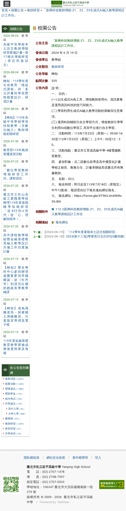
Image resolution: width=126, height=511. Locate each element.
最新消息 (14, 378)
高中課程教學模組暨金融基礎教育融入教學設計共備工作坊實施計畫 (15, 243)
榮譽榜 (12, 418)
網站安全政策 (55, 458)
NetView (63, 502)
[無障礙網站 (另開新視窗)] (112, 484)
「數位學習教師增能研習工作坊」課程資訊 (15, 174)
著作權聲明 (80, 458)
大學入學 (16, 413)
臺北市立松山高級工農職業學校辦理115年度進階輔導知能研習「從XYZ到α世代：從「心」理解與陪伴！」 (15, 207)
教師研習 (14, 423)
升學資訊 (13, 403)
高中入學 (16, 408)
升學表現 (13, 433)
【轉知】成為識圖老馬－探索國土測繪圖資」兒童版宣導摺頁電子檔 (15, 316)
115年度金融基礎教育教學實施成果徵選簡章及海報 (15, 347)
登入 (98, 458)
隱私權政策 (31, 458)
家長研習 (13, 428)
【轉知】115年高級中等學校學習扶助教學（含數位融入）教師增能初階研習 (15, 126)
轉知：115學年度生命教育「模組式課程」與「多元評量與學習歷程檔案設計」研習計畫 (15, 91)
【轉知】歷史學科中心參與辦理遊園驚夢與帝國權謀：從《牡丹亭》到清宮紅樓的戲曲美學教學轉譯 (15, 280)
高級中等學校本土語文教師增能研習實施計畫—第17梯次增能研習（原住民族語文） (15, 54)
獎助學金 (13, 393)
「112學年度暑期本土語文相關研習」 (80, 232)
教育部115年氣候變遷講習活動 (15, 152)
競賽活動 (14, 383)
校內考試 (13, 398)
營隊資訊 (14, 388)
